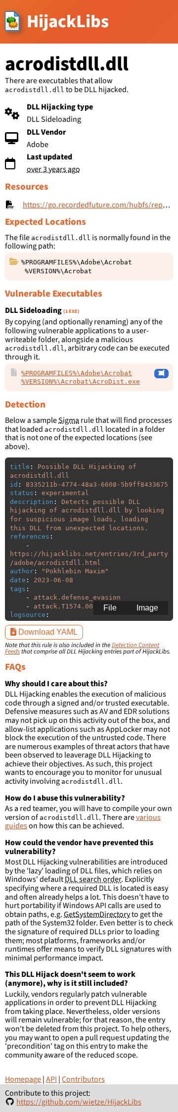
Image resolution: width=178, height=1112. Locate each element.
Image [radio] (147, 608)
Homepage (23, 1079)
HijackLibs (68, 21)
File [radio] (110, 608)
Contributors (83, 1079)
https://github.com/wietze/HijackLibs (78, 1102)
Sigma (68, 420)
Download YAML (47, 632)
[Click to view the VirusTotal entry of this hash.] (161, 373)
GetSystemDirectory (97, 914)
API (51, 1079)
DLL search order (93, 879)
